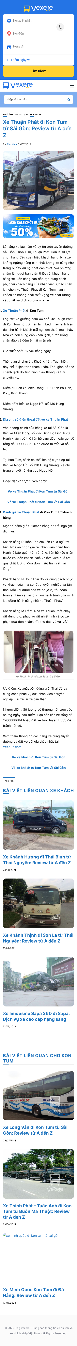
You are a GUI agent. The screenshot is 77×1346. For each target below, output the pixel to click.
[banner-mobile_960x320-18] (38, 226)
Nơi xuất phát (22, 20)
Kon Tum (9, 780)
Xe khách (35, 114)
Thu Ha (11, 144)
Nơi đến (18, 33)
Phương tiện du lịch (15, 114)
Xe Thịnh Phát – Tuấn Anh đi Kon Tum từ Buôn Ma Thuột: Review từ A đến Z (37, 1211)
